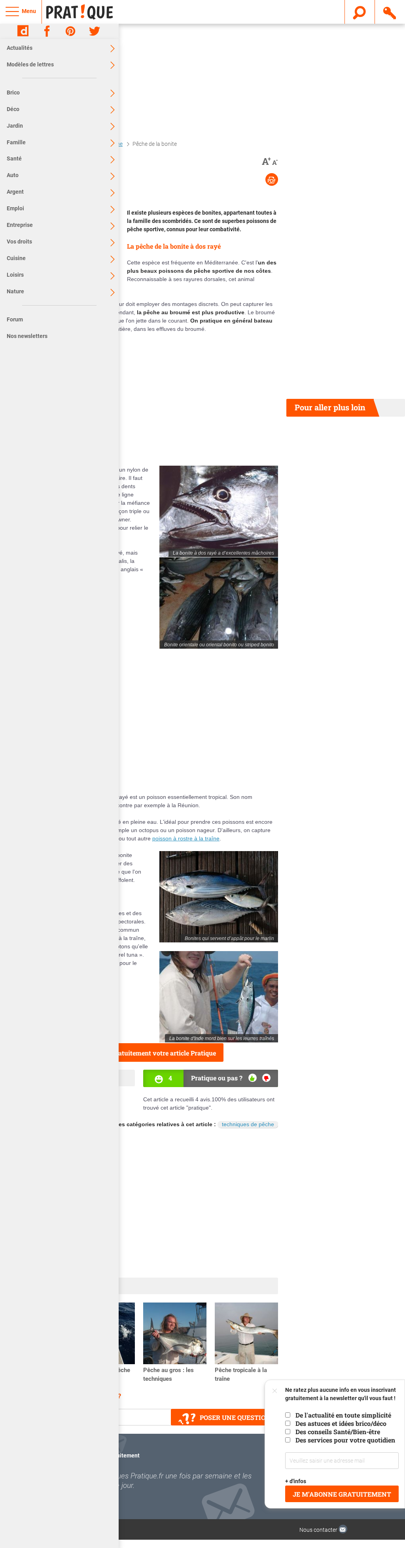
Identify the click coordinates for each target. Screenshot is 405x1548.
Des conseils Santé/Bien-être (337, 1431)
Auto (13, 175)
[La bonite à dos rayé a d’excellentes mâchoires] (218, 511)
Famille (16, 142)
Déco (13, 109)
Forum (15, 319)
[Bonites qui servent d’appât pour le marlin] (218, 896)
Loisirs (15, 275)
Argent (15, 192)
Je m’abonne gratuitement (342, 1494)
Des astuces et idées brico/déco (340, 1423)
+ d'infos (295, 1481)
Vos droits (19, 241)
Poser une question (235, 1417)
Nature (15, 291)
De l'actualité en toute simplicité (343, 1415)
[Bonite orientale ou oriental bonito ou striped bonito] (218, 603)
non (266, 1078)
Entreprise (20, 225)
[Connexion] (390, 11)
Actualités (19, 48)
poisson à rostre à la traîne (186, 838)
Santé (14, 158)
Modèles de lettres (30, 64)
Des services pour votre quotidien (345, 1440)
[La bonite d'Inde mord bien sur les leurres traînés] (218, 996)
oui (252, 1078)
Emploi (15, 208)
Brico (13, 92)
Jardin (15, 126)
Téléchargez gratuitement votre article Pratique (145, 1053)
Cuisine (16, 258)
